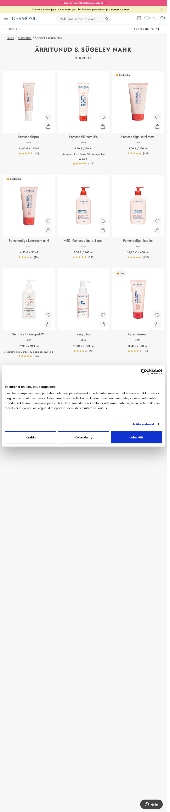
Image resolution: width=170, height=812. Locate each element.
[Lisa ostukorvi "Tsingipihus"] (103, 324)
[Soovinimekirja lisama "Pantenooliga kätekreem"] (157, 117)
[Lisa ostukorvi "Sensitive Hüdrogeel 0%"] (48, 324)
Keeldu (31, 437)
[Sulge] (161, 9)
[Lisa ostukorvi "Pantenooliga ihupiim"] (157, 230)
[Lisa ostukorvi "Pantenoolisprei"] (48, 126)
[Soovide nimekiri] (146, 18)
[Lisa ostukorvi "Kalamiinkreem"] (157, 324)
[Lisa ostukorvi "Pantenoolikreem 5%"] (103, 126)
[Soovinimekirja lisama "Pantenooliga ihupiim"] (157, 221)
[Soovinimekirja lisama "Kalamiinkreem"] (157, 315)
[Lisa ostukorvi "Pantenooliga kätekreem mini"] (48, 230)
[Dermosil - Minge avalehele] (24, 18)
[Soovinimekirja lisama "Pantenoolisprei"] (48, 117)
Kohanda (81, 437)
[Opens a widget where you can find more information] (151, 805)
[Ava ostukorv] (162, 18)
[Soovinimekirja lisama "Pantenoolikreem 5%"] (103, 117)
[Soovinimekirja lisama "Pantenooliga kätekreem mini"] (48, 221)
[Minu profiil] (154, 18)
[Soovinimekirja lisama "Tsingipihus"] (103, 315)
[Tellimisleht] (139, 18)
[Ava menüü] (6, 18)
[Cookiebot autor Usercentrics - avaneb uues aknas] (144, 371)
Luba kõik (136, 437)
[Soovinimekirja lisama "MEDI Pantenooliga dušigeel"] (103, 221)
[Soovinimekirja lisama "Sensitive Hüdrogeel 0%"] (48, 315)
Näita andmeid (143, 424)
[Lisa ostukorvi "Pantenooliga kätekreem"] (157, 126)
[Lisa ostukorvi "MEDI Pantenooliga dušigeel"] (103, 230)
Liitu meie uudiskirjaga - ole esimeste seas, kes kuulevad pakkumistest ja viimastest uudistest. (81, 9)
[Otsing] (106, 19)
